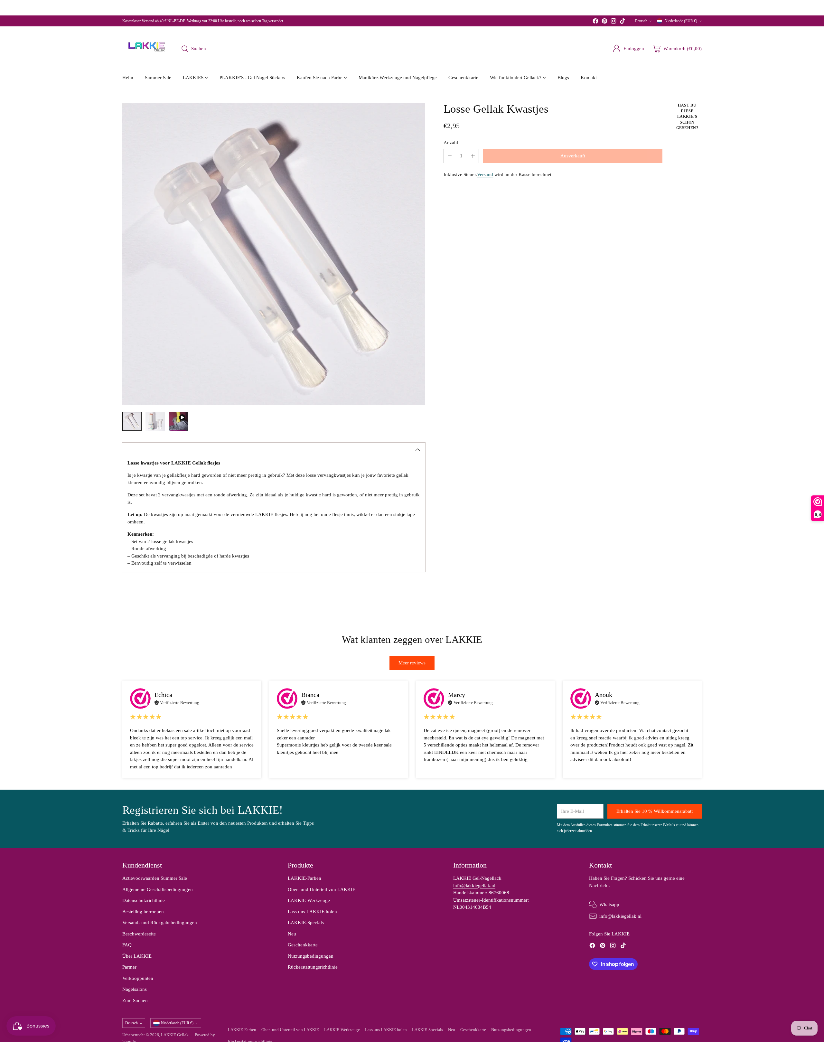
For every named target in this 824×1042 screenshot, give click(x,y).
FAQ (127, 944)
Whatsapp (609, 904)
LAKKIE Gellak (175, 1034)
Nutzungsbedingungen (310, 956)
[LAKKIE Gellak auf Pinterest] (604, 22)
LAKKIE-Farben (304, 878)
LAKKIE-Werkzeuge (309, 900)
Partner (129, 967)
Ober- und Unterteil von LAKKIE (321, 889)
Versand (485, 174)
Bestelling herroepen (143, 911)
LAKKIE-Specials (306, 922)
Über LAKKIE (137, 956)
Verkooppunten (137, 978)
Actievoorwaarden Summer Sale (154, 878)
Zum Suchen (135, 1000)
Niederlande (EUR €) (681, 21)
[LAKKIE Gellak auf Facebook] (595, 22)
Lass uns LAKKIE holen (312, 911)
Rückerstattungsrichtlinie (313, 967)
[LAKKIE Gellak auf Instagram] (613, 22)
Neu (292, 933)
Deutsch (641, 21)
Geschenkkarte (303, 944)
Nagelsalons (134, 989)
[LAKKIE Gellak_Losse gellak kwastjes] (273, 254)
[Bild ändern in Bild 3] (178, 421)
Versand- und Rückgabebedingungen (159, 922)
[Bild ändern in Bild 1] (132, 421)
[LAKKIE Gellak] (146, 49)
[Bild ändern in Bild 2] (155, 421)
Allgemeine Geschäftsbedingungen (157, 889)
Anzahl (451, 142)
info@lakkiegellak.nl (474, 885)
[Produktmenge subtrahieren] (449, 156)
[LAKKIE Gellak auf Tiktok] (622, 22)
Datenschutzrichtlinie (143, 900)
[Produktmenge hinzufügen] (473, 156)
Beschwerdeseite (139, 933)
